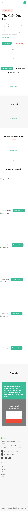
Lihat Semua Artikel (13, 118)
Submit (14, 420)
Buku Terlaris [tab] (8, 69)
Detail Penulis (18, 211)
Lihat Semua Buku (19, 43)
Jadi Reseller (4, 472)
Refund (3, 474)
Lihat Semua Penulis (13, 355)
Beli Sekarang (7, 43)
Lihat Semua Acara (13, 150)
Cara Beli (3, 469)
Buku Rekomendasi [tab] (15, 73)
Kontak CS (3, 477)
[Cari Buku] (1, 479)
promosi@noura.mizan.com (11, 451)
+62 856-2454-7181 (9, 454)
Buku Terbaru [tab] (21, 69)
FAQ (2, 467)
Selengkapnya (5, 37)
